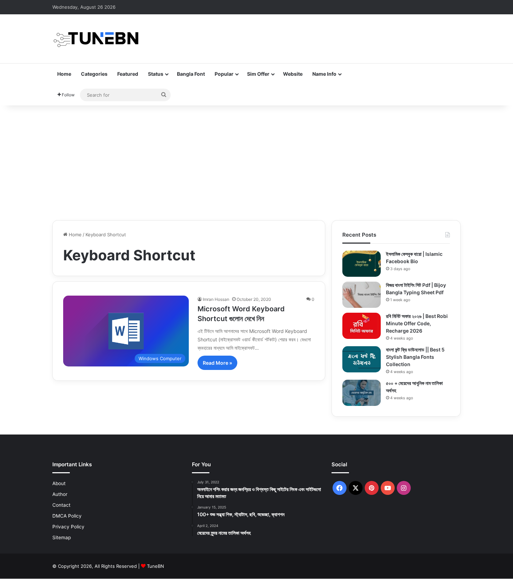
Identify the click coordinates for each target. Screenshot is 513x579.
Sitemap (61, 537)
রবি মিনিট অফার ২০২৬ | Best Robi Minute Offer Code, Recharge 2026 (417, 323)
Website (293, 74)
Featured (127, 74)
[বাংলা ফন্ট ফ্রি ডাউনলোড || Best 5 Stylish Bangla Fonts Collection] (361, 359)
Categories (94, 74)
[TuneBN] (96, 38)
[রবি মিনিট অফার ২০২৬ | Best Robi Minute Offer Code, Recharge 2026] (361, 326)
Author (59, 494)
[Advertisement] (256, 161)
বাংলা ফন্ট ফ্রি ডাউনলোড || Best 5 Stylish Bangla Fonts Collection (415, 357)
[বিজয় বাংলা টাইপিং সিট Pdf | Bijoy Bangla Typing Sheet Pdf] (361, 295)
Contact (61, 505)
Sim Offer (258, 74)
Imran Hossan (216, 299)
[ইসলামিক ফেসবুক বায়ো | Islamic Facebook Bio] (361, 264)
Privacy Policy (68, 526)
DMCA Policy (67, 516)
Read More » (217, 363)
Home (64, 74)
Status (155, 74)
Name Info (324, 74)
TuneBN (155, 566)
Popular (224, 74)
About (59, 483)
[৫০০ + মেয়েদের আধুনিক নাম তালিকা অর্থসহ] (361, 393)
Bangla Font (191, 74)
